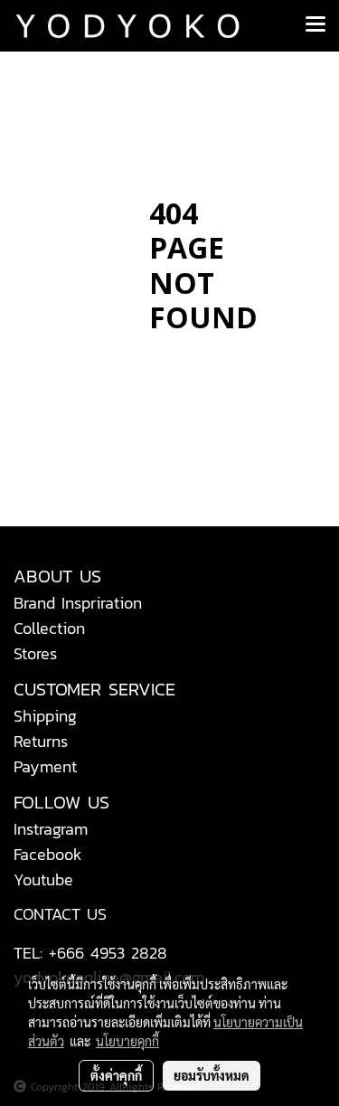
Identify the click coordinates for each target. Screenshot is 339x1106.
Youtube (43, 879)
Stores (35, 653)
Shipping (45, 716)
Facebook (48, 854)
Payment (45, 766)
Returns (41, 741)
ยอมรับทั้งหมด (212, 1075)
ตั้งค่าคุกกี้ (116, 1075)
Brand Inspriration (78, 603)
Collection (49, 628)
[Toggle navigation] (315, 25)
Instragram (51, 829)
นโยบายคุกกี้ (127, 1041)
